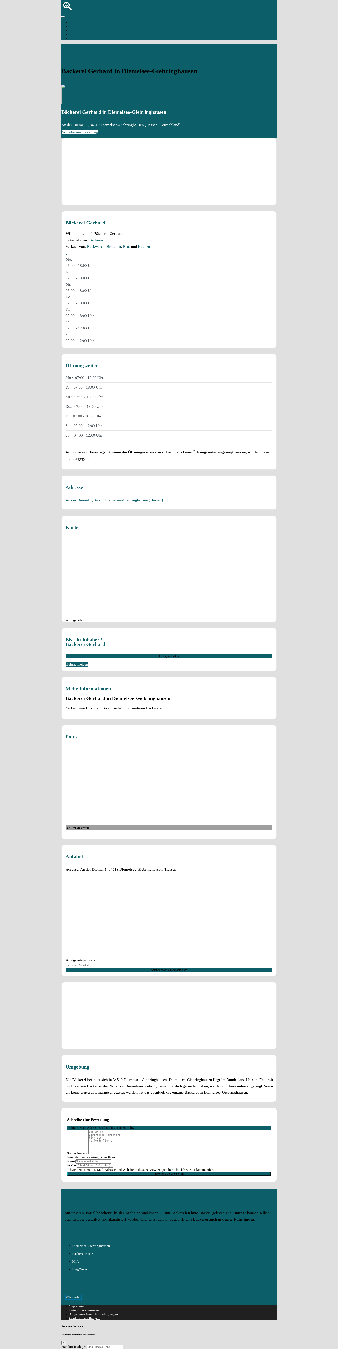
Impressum (76, 1306)
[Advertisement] (169, 171)
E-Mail (72, 1165)
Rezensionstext (77, 1153)
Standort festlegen (74, 1347)
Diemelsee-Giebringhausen (88, 38)
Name (71, 1161)
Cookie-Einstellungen (84, 1318)
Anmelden (76, 30)
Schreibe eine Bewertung (80, 132)
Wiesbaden (73, 1297)
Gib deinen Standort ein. (82, 960)
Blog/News (79, 1269)
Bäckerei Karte (82, 1254)
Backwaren (96, 246)
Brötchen (114, 246)
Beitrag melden (77, 664)
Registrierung (78, 34)
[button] (66, 253)
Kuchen (144, 246)
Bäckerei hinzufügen (83, 26)
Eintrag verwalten (169, 656)
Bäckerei (96, 240)
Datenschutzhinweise (84, 1310)
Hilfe (75, 1261)
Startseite (75, 22)
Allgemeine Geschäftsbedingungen (93, 1314)
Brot (126, 246)
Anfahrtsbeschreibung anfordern (169, 969)
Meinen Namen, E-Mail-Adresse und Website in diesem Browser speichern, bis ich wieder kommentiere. (143, 1170)
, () (114, 500)
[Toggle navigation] (63, 16)
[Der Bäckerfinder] (67, 11)
